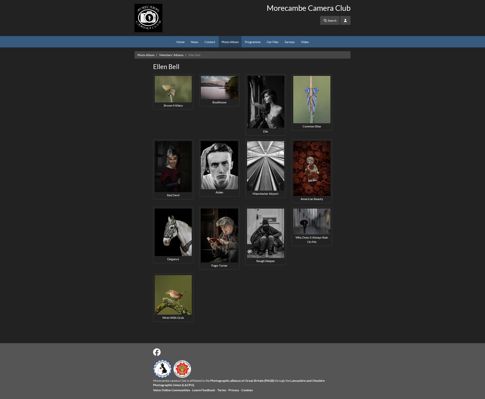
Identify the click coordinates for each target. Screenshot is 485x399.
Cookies (247, 390)
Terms (221, 390)
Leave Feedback (203, 390)
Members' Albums (171, 55)
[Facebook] (157, 352)
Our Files (272, 42)
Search (331, 20)
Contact (210, 42)
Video (305, 42)
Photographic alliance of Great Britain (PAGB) (242, 380)
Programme (252, 42)
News (194, 42)
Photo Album (230, 42)
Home (180, 42)
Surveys (290, 42)
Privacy (233, 390)
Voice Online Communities (171, 390)
